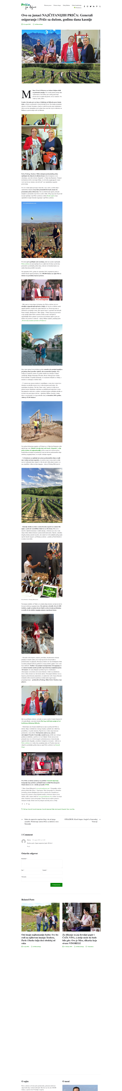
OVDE (47, 785)
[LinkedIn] (93, 6)
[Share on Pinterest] (27, 804)
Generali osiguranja (52, 781)
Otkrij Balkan (66, 5)
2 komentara (90, 946)
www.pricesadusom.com (42, 788)
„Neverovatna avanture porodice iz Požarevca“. (34, 320)
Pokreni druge (57, 5)
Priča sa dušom (25, 264)
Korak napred (51, 196)
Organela (64, 809)
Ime (22, 870)
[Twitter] (90, 6)
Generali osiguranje (37, 809)
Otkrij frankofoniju (76, 5)
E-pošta (45, 870)
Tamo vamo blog (70, 809)
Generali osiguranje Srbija (48, 809)
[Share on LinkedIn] (29, 804)
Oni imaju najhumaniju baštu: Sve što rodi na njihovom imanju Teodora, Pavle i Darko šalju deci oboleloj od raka (39, 939)
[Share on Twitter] (25, 804)
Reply (28, 846)
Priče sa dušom (25, 743)
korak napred (58, 809)
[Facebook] (84, 6)
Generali (30, 809)
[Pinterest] (96, 6)
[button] (100, 6)
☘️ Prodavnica (77, 7)
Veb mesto (23, 876)
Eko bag (25, 809)
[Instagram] (87, 6)
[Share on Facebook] (22, 804)
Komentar (24, 858)
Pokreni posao (47, 5)
